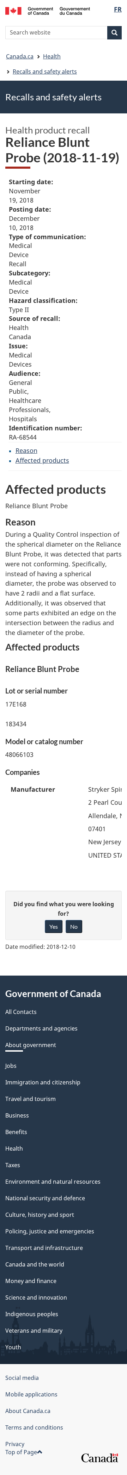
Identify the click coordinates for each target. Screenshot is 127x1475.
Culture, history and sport (39, 1215)
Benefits (16, 1132)
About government (30, 1045)
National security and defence (45, 1198)
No (74, 926)
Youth (13, 1347)
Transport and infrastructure (44, 1248)
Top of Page (21, 1452)
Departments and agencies (41, 1028)
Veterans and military (33, 1330)
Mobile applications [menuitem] (31, 1394)
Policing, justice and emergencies (49, 1231)
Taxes (12, 1165)
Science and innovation (36, 1297)
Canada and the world (34, 1264)
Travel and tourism (30, 1099)
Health (52, 56)
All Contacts (21, 1012)
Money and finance (30, 1281)
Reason (26, 450)
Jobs (11, 1066)
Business (17, 1115)
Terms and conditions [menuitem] (34, 1427)
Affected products (42, 460)
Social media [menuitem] (22, 1378)
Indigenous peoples (31, 1314)
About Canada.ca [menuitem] (27, 1411)
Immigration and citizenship (42, 1082)
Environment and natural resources (53, 1181)
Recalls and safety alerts (45, 71)
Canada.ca (20, 56)
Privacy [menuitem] (14, 1444)
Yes (53, 926)
